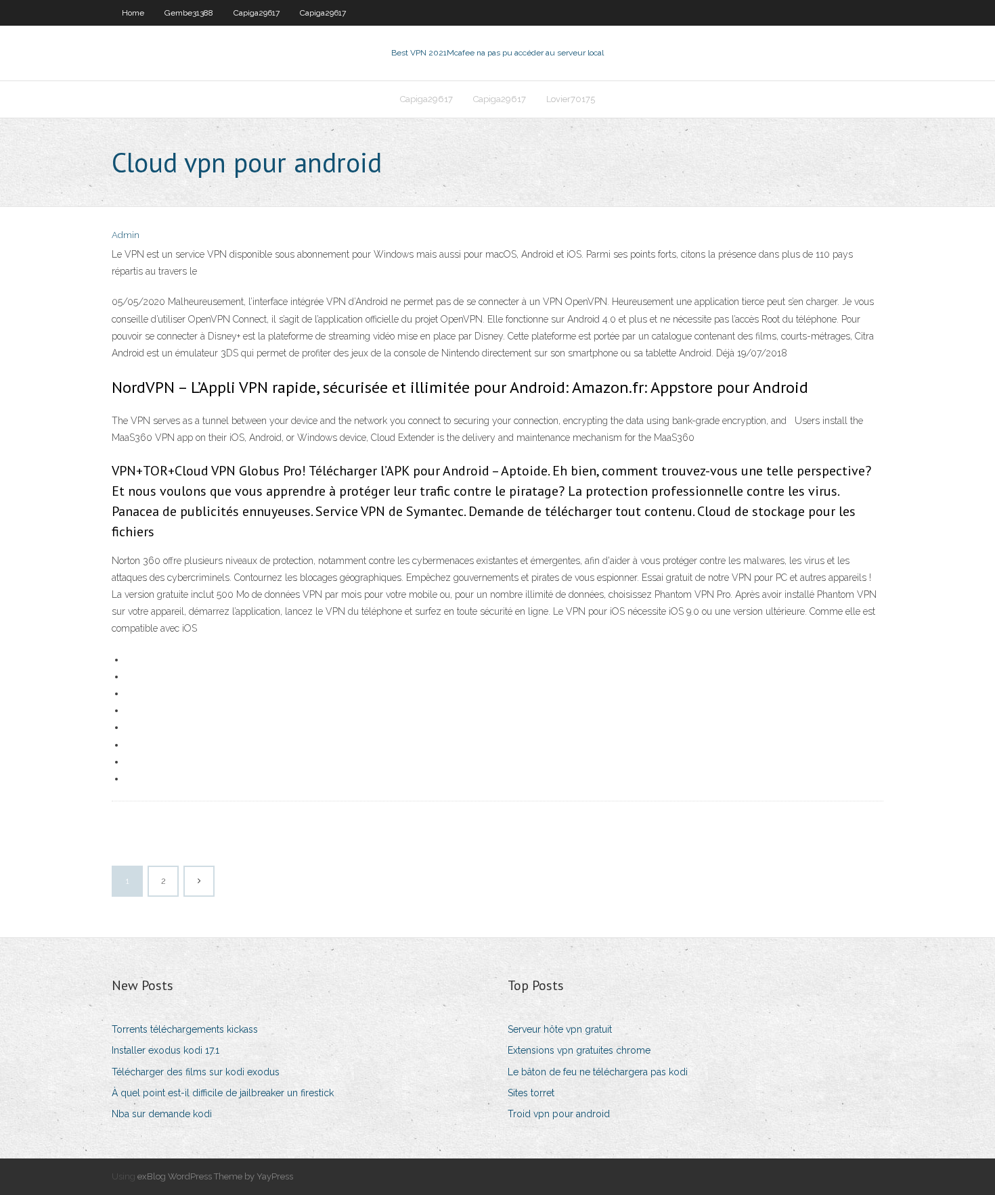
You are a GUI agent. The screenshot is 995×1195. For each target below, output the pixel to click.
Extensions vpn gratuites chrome (579, 1050)
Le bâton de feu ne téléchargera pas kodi (598, 1072)
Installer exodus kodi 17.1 (165, 1050)
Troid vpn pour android (559, 1113)
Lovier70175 (570, 99)
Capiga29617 (257, 13)
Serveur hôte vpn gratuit (560, 1029)
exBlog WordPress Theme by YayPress (215, 1176)
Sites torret (531, 1092)
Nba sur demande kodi (162, 1113)
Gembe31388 (188, 13)
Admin (125, 235)
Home (133, 13)
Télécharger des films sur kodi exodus (196, 1072)
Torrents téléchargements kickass (185, 1029)
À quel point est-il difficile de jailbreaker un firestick (223, 1092)
